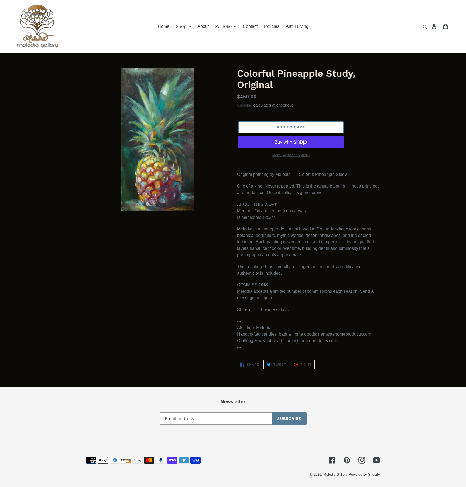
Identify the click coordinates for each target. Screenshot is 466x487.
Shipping (244, 105)
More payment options (291, 155)
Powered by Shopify (364, 474)
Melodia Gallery (335, 474)
